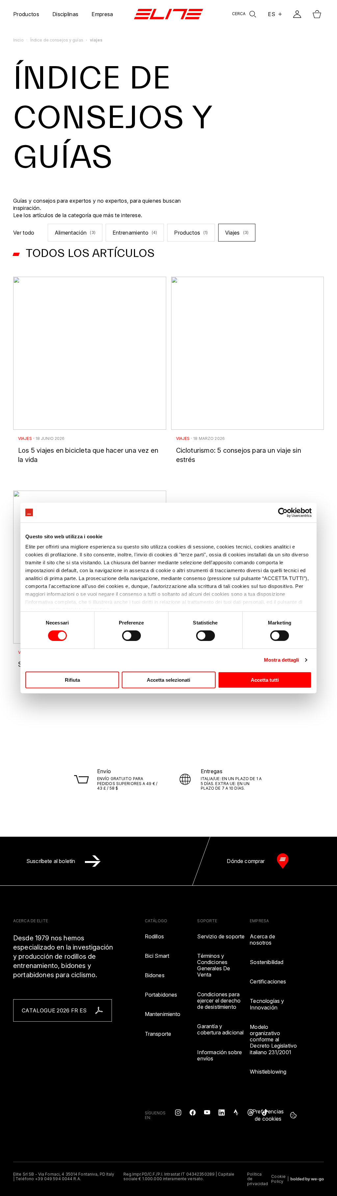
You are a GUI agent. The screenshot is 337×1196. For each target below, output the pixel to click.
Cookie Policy (278, 1178)
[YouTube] (207, 1112)
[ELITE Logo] (168, 14)
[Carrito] (317, 14)
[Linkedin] (221, 1112)
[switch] (131, 635)
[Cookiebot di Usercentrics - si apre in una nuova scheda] (283, 512)
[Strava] (236, 1112)
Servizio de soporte (221, 936)
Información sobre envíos (219, 1055)
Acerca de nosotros (262, 939)
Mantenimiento (163, 1014)
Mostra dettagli (281, 660)
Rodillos (154, 936)
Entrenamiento (135, 232)
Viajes (236, 232)
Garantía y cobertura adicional (220, 1029)
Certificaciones (268, 982)
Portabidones (161, 995)
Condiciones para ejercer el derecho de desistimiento (219, 1000)
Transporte (158, 1034)
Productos (191, 232)
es (271, 14)
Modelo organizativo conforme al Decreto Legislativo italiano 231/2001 (273, 1040)
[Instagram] (178, 1112)
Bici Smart (157, 956)
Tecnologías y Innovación (267, 1004)
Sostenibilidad (266, 962)
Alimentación (75, 232)
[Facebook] (192, 1112)
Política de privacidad (257, 1179)
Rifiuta (72, 680)
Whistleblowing (268, 1072)
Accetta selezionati (168, 680)
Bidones (155, 975)
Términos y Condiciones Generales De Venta (213, 965)
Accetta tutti (265, 680)
